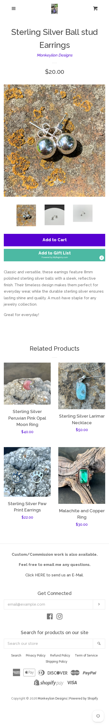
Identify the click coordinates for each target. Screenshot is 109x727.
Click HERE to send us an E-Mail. (54, 575)
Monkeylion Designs (54, 55)
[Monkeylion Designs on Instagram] (60, 617)
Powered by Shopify (83, 698)
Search (16, 655)
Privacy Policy (36, 655)
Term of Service (86, 655)
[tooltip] (101, 257)
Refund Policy (60, 655)
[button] (54, 255)
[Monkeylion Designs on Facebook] (50, 617)
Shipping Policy (56, 661)
